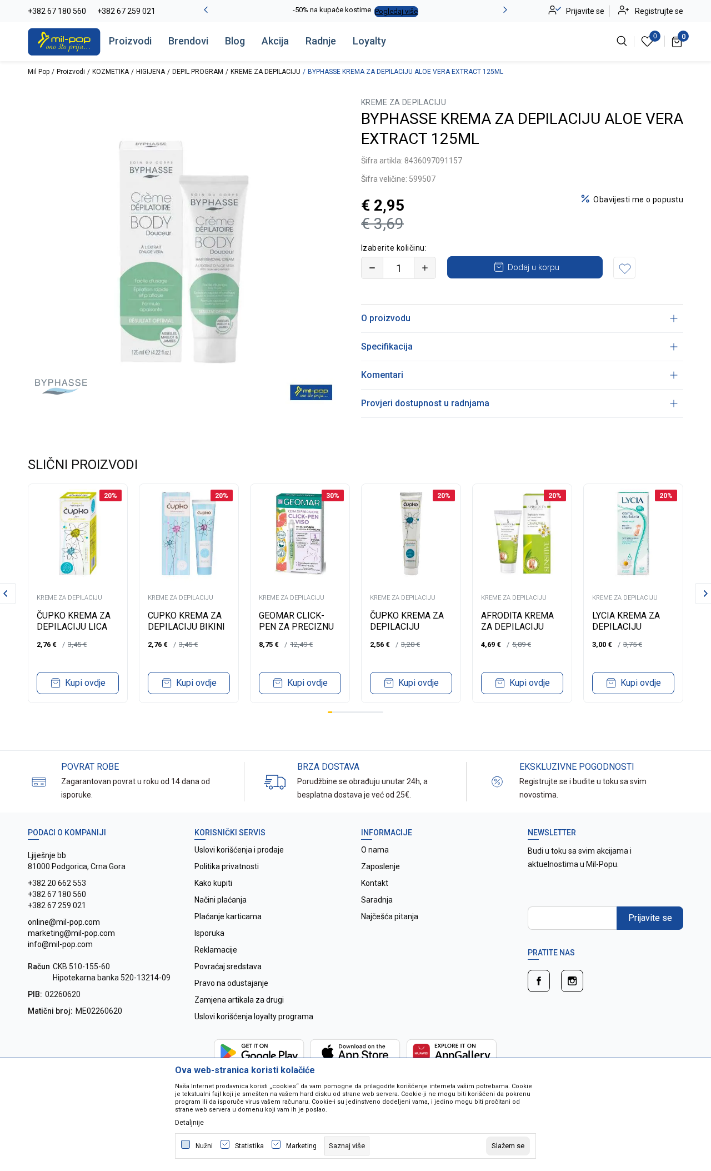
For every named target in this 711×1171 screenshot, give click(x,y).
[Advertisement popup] (355, 289)
